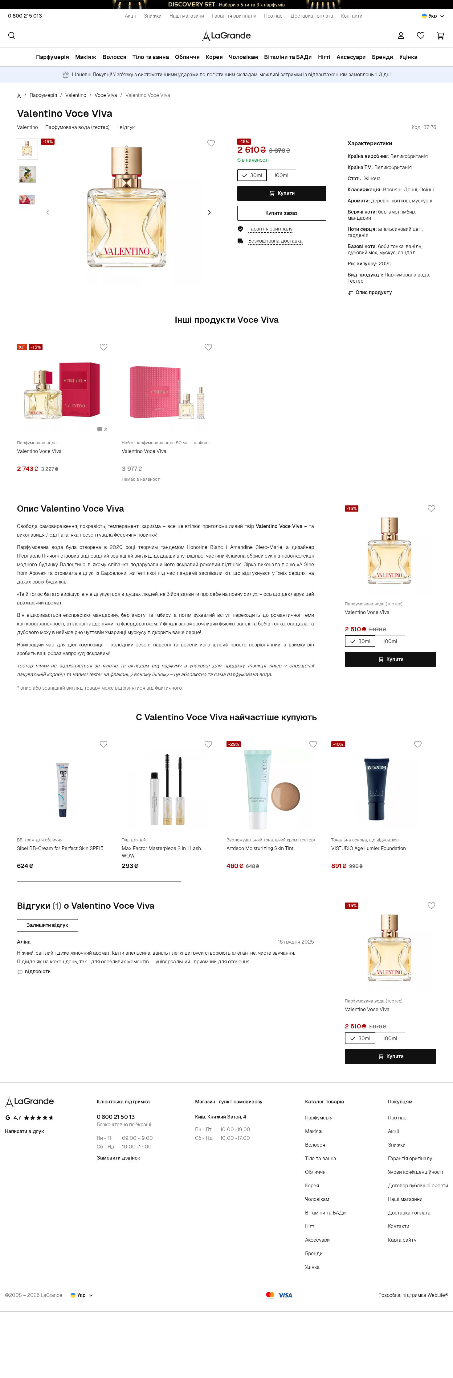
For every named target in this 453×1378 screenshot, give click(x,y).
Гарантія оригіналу (234, 16)
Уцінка (408, 56)
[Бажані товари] (420, 35)
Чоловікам (243, 56)
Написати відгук (24, 1131)
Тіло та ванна (151, 56)
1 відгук (126, 127)
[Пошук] (11, 35)
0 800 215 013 (25, 16)
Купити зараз (281, 213)
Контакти (351, 16)
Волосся (114, 56)
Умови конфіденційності (415, 1172)
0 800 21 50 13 (116, 1117)
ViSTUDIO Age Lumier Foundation (368, 848)
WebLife (436, 1295)
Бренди (382, 56)
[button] (440, 35)
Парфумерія (52, 56)
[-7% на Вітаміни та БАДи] (226, 4)
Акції (130, 16)
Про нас (273, 16)
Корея (214, 56)
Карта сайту (402, 1240)
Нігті (324, 56)
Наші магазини (186, 16)
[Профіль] (401, 35)
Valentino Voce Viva (39, 451)
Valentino (75, 95)
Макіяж (85, 56)
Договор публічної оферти (418, 1185)
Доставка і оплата (312, 16)
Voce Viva (106, 95)
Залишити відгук (47, 925)
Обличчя (187, 56)
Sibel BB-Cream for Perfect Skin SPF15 (60, 848)
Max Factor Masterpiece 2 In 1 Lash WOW (161, 852)
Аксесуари (351, 56)
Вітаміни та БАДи (288, 56)
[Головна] (19, 95)
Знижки (152, 16)
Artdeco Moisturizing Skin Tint (259, 848)
